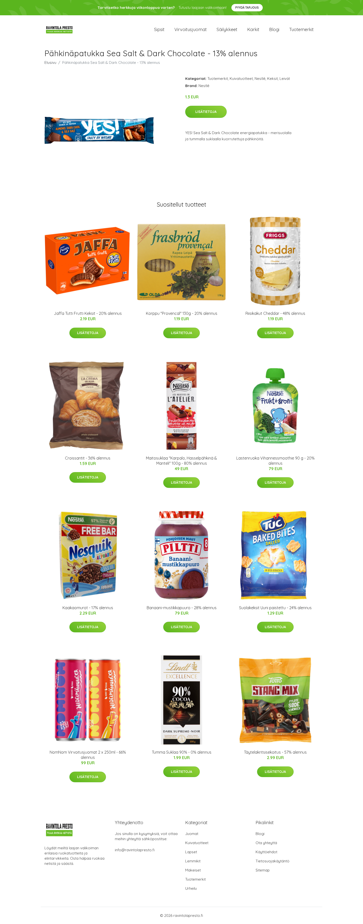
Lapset (191, 852)
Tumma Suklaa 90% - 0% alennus (181, 752)
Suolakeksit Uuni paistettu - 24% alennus (275, 607)
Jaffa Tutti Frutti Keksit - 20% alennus (88, 313)
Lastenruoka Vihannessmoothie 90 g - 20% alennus (275, 461)
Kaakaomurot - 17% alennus (87, 607)
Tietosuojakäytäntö (272, 861)
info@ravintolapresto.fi (135, 850)
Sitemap (263, 870)
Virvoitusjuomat (190, 29)
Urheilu (191, 888)
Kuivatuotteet (241, 78)
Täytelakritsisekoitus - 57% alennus (275, 752)
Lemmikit (193, 861)
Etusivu (50, 62)
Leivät (285, 78)
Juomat (191, 833)
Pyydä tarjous (247, 7)
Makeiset (193, 870)
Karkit (253, 29)
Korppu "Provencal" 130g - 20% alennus (181, 313)
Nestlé (260, 78)
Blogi (274, 29)
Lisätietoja (206, 111)
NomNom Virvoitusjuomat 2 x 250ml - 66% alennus (88, 755)
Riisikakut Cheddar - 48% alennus (275, 313)
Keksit (272, 78)
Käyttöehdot (266, 852)
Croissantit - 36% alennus (87, 458)
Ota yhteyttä (266, 842)
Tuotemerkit (301, 29)
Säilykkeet (227, 29)
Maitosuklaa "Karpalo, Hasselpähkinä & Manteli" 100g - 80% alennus (181, 461)
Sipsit (159, 29)
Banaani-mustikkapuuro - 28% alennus (182, 607)
